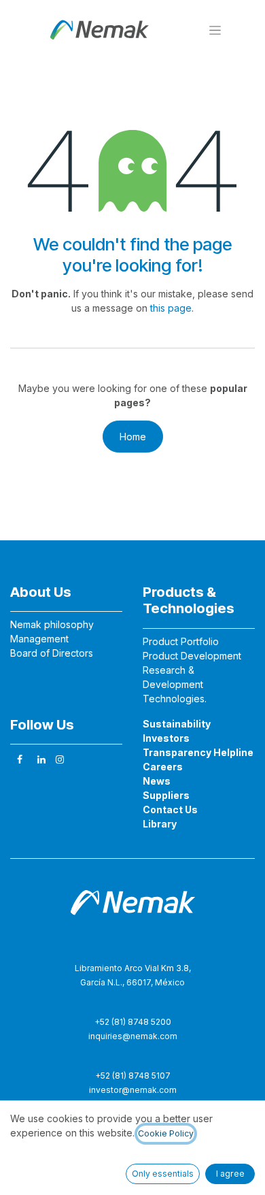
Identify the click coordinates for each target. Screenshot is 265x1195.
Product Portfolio (181, 641)
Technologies (174, 698)
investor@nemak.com (133, 1090)
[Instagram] (60, 759)
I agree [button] (230, 1173)
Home (133, 436)
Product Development (192, 655)
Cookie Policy (166, 1133)
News (157, 781)
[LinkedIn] (41, 759)
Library (160, 824)
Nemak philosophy (52, 624)
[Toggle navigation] (215, 29)
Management (39, 638)
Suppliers (166, 795)
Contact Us (170, 809)
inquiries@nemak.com (132, 1036)
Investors (166, 738)
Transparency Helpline (198, 752)
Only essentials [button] (163, 1173)
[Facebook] (19, 759)
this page (171, 308)
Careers (163, 766)
